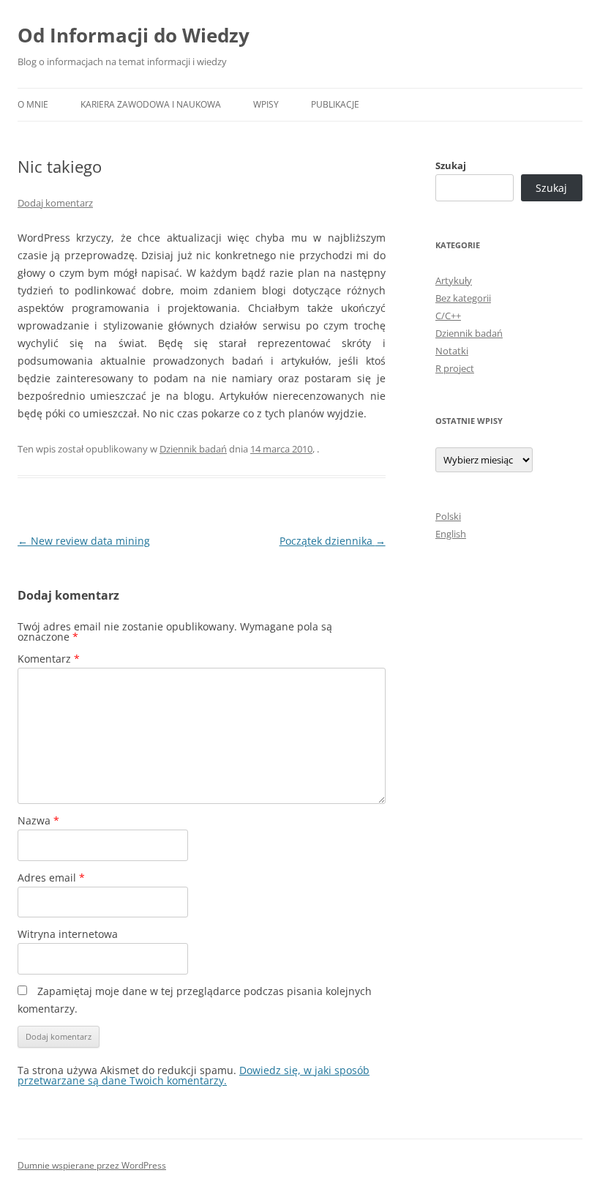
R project (454, 368)
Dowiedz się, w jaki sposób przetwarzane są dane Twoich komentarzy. (194, 1075)
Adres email (51, 877)
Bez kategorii (463, 298)
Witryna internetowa (68, 934)
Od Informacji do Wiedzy (134, 35)
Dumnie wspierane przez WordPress (92, 1165)
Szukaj (450, 165)
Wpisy (266, 104)
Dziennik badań (193, 448)
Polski (448, 516)
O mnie (33, 104)
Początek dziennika (333, 541)
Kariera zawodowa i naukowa (150, 104)
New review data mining (84, 541)
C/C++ (448, 315)
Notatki (451, 350)
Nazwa (38, 820)
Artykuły (453, 280)
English (450, 533)
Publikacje (335, 104)
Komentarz (49, 659)
